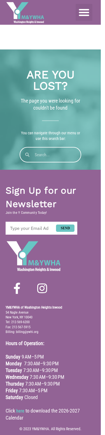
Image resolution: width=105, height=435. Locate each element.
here (20, 411)
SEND (65, 228)
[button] (84, 12)
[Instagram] (42, 288)
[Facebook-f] (17, 288)
